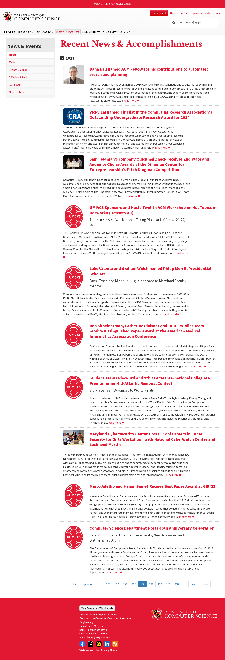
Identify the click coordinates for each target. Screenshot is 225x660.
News (12, 55)
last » (205, 584)
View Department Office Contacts (97, 607)
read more (130, 100)
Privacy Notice (109, 650)
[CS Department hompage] (184, 612)
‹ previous (88, 584)
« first (75, 584)
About (172, 13)
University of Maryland (112, 3)
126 (108, 584)
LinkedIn (107, 644)
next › (194, 584)
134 (177, 584)
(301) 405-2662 (102, 637)
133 (168, 584)
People (10, 32)
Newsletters (16, 92)
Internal (184, 13)
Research (26, 32)
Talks (12, 62)
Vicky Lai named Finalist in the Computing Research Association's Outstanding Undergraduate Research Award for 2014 (150, 114)
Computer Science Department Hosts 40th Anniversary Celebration (151, 528)
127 (117, 584)
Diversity (110, 32)
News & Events (67, 32)
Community (91, 32)
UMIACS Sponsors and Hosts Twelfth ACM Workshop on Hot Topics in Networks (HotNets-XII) (152, 210)
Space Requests (201, 13)
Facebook (82, 644)
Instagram (99, 644)
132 (160, 584)
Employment (159, 13)
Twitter (90, 644)
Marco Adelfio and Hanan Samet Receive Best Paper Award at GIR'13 (152, 486)
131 (151, 584)
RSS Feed (115, 644)
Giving (125, 32)
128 (125, 584)
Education (44, 32)
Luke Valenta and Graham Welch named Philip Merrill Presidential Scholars (150, 271)
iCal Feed (14, 84)
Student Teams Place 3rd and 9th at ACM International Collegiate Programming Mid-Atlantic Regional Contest (149, 380)
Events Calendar (18, 69)
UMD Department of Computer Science (32, 17)
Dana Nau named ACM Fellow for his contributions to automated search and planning (149, 71)
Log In (217, 13)
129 (134, 584)
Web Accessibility (89, 650)
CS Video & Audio (18, 77)
